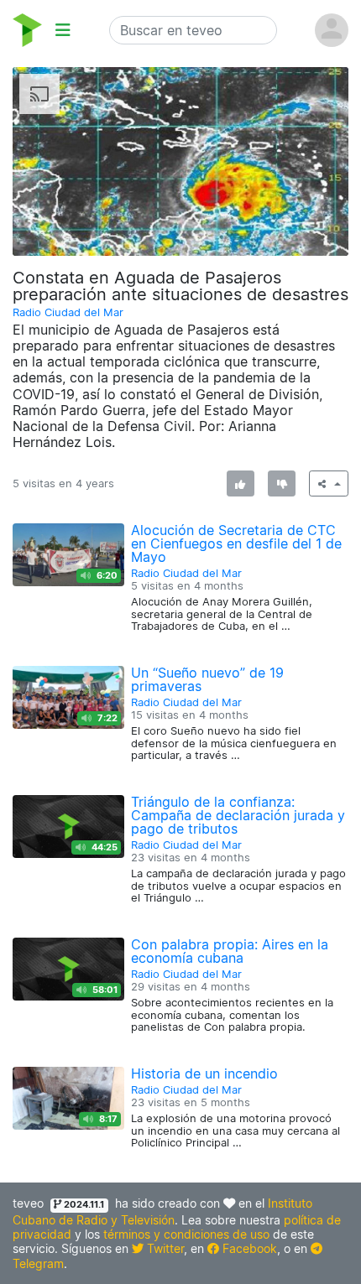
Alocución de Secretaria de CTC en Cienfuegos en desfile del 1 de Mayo (236, 543)
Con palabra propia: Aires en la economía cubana (229, 951)
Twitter (164, 1248)
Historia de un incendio (204, 1073)
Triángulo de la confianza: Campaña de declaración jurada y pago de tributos (238, 815)
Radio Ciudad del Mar (68, 312)
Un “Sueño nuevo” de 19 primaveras (207, 679)
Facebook (248, 1248)
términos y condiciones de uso (186, 1234)
